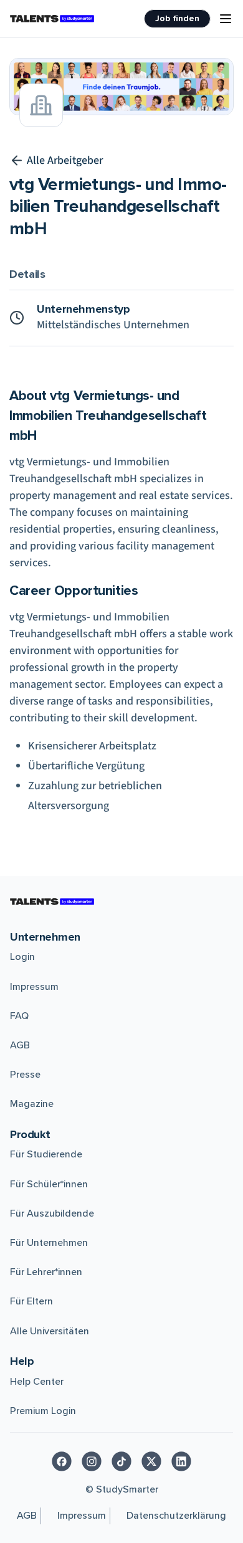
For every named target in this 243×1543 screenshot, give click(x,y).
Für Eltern (31, 1301)
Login (22, 957)
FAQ (19, 1016)
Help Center (37, 1381)
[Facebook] (62, 1461)
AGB (20, 1045)
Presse (25, 1074)
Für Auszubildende (52, 1213)
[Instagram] (92, 1461)
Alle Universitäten (49, 1331)
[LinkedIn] (181, 1461)
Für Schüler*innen (49, 1184)
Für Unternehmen (49, 1243)
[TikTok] (121, 1461)
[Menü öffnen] (225, 18)
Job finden (177, 18)
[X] (151, 1461)
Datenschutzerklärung (176, 1515)
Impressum (34, 986)
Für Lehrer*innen (46, 1272)
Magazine (32, 1104)
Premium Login (43, 1411)
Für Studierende (46, 1154)
